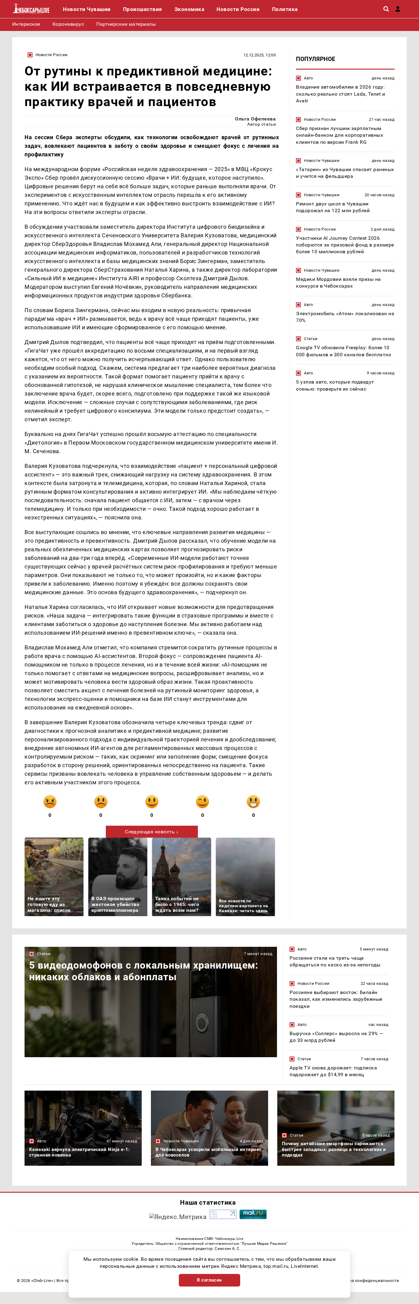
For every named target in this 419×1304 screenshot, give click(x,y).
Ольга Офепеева (255, 119)
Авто (308, 78)
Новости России (51, 54)
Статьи (310, 338)
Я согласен (209, 1280)
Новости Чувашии (322, 160)
